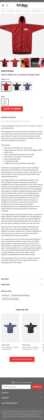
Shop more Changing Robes (22, 359)
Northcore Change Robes (10, 299)
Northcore (7, 71)
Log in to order (12, 109)
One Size (4, 102)
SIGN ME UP (37, 387)
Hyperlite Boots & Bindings (21, 295)
